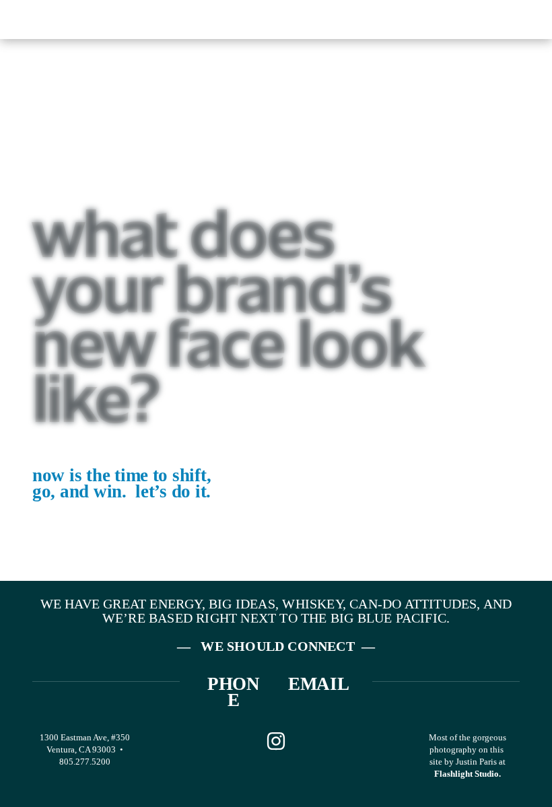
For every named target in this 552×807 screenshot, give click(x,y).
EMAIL (318, 684)
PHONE (233, 692)
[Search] (141, 18)
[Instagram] (276, 741)
